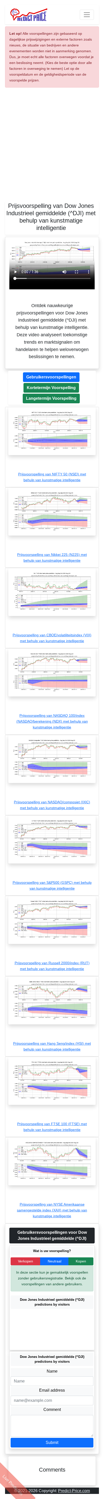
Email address (52, 1390)
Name (52, 1371)
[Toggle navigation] (87, 15)
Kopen (81, 1261)
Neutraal (54, 1261)
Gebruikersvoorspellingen (51, 377)
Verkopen (25, 1261)
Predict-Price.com (74, 1491)
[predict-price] (29, 14)
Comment (52, 1409)
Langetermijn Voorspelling (51, 398)
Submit (52, 1442)
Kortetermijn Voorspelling (51, 388)
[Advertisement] (52, 146)
